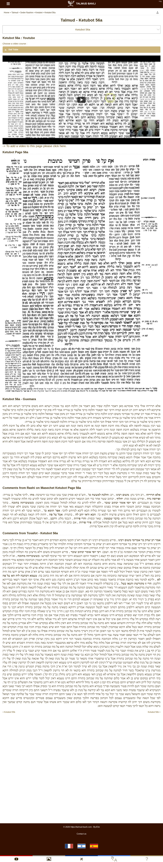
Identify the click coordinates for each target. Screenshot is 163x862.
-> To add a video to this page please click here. (35, 146)
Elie (98, 827)
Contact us (81, 834)
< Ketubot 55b (9, 712)
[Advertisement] (81, 721)
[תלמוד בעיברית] (81, 846)
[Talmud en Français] (69, 846)
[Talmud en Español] (94, 846)
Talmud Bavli (86, 3)
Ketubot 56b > (154, 712)
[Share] (157, 12)
